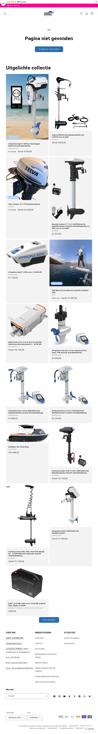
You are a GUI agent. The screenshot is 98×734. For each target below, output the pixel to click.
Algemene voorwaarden (37, 728)
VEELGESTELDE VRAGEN (45, 682)
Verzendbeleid (52, 728)
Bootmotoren (69, 643)
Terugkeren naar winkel (49, 49)
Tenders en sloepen (71, 638)
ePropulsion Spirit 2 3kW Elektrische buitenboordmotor (65, 532)
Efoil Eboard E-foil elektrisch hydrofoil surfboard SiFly (70, 291)
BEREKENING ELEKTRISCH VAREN (46, 655)
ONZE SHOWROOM (14, 638)
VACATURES (40, 649)
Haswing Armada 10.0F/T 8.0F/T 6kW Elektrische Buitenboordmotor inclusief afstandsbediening (70, 472)
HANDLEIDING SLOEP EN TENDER (45, 669)
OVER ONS (39, 638)
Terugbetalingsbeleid (66, 728)
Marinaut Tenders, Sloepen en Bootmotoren (38, 726)
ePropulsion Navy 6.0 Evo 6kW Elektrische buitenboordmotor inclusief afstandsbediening (25, 412)
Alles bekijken (49, 620)
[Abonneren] (46, 696)
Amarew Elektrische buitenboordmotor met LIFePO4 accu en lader (68, 136)
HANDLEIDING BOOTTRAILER (47, 677)
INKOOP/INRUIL (41, 663)
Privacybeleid (73, 726)
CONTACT (39, 643)
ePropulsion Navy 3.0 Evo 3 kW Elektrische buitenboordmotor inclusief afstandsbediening (69, 412)
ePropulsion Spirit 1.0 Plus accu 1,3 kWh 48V (25, 272)
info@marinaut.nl (14, 643)
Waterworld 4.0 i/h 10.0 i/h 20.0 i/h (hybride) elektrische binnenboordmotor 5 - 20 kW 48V (25, 343)
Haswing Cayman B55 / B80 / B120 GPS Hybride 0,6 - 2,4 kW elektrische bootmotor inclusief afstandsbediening (26, 554)
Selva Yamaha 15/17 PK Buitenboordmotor (24, 204)
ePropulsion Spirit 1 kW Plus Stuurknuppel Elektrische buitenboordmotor (24, 145)
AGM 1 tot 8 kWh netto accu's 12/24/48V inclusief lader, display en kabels (27, 604)
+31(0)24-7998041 (14, 649)
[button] (5, 13)
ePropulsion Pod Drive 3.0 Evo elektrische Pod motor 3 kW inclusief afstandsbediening (69, 352)
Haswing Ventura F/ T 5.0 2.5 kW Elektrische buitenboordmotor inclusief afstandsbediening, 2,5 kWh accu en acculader (71, 226)
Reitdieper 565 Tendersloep (18, 447)
